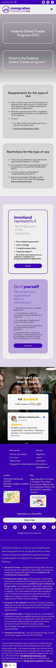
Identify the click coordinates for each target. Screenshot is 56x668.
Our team (14, 457)
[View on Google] (13, 418)
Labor (39, 457)
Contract (28, 345)
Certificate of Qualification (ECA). (26, 129)
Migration (40, 454)
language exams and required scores (27, 180)
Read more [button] (15, 436)
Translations (41, 464)
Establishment (42, 467)
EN (10, 665)
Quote (28, 266)
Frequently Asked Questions (23, 464)
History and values (18, 454)
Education (41, 460)
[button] (51, 9)
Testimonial (15, 460)
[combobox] (10, 665)
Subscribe (29, 520)
